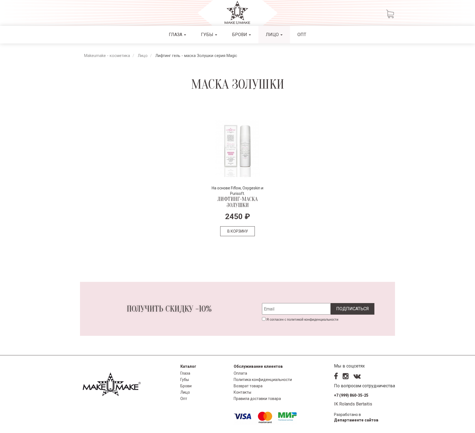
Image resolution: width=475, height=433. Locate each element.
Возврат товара (248, 386)
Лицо (273, 34)
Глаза (176, 34)
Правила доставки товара (257, 398)
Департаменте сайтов (356, 420)
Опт (301, 34)
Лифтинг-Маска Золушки (237, 202)
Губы (207, 34)
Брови (240, 34)
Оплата (240, 373)
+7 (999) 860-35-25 (351, 395)
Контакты (242, 392)
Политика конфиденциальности (263, 379)
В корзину (237, 231)
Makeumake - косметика (107, 55)
